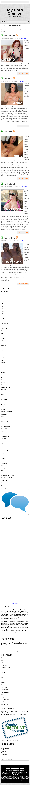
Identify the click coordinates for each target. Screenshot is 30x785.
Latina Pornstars (5, 748)
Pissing (2, 433)
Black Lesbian (4, 323)
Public (2, 446)
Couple (2, 335)
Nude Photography (5, 426)
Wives (2, 485)
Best (2, 313)
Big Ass (3, 316)
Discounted (3, 345)
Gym (2, 377)
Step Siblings (4, 463)
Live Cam (3, 404)
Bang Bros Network (5, 699)
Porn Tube (3, 438)
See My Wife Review (10, 184)
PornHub (3, 672)
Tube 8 (2, 677)
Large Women (4, 399)
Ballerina (3, 303)
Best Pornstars (4, 751)
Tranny (2, 473)
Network (3, 424)
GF (1, 367)
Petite (2, 431)
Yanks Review (8, 131)
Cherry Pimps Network (6, 697)
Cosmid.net (3, 657)
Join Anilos (21, 81)
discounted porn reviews (12, 740)
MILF (2, 419)
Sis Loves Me (4, 665)
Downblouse (4, 348)
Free (2, 365)
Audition (3, 301)
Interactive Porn (4, 389)
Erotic (2, 350)
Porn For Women (5, 436)
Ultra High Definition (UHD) (7, 475)
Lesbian (3, 402)
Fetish (2, 360)
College (2, 333)
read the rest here (20, 632)
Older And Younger (5, 428)
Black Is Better (4, 689)
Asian (2, 299)
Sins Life (3, 702)
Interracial (3, 392)
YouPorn (3, 682)
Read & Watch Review (23, 73)
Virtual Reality (4, 480)
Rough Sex (3, 453)
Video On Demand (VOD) (7, 478)
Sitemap (22, 768)
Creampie (3, 338)
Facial (2, 357)
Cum (2, 340)
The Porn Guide (4, 747)
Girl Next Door (4, 370)
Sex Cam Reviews (19, 770)
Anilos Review (8, 78)
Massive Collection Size (6, 411)
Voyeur (2, 482)
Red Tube (3, 684)
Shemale (3, 458)
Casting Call (4, 328)
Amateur (3, 294)
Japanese (3, 394)
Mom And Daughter (5, 421)
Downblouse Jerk (5, 675)
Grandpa (3, 375)
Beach (2, 311)
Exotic (2, 355)
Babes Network (4, 687)
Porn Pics (3, 750)
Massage (3, 409)
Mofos (2, 660)
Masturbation (4, 414)
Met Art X (3, 694)
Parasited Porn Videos (6, 755)
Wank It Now (4, 670)
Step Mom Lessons (5, 667)
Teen (2, 470)
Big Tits (3, 318)
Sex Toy (3, 455)
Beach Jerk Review (9, 238)
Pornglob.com (4, 754)
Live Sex (3, 406)
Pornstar (3, 441)
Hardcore (3, 384)
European (3, 352)
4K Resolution (4, 291)
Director (3, 343)
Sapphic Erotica (4, 692)
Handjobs (3, 382)
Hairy (2, 379)
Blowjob (3, 326)
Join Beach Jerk (25, 240)
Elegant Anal (4, 679)
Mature (2, 416)
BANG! (2, 662)
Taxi (2, 465)
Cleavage (3, 330)
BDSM (2, 308)
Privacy (8, 768)
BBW (2, 306)
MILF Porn (3, 752)
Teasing (3, 468)
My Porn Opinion (15, 11)
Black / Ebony (4, 321)
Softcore (3, 460)
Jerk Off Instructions (6, 397)
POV (2, 443)
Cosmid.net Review (9, 35)
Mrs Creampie (4, 704)
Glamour (3, 372)
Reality (2, 448)
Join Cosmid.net (25, 38)
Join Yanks (21, 134)
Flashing (3, 362)
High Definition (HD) (5, 387)
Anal (2, 296)
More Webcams (15, 603)
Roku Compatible (5, 451)
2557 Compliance (15, 768)
